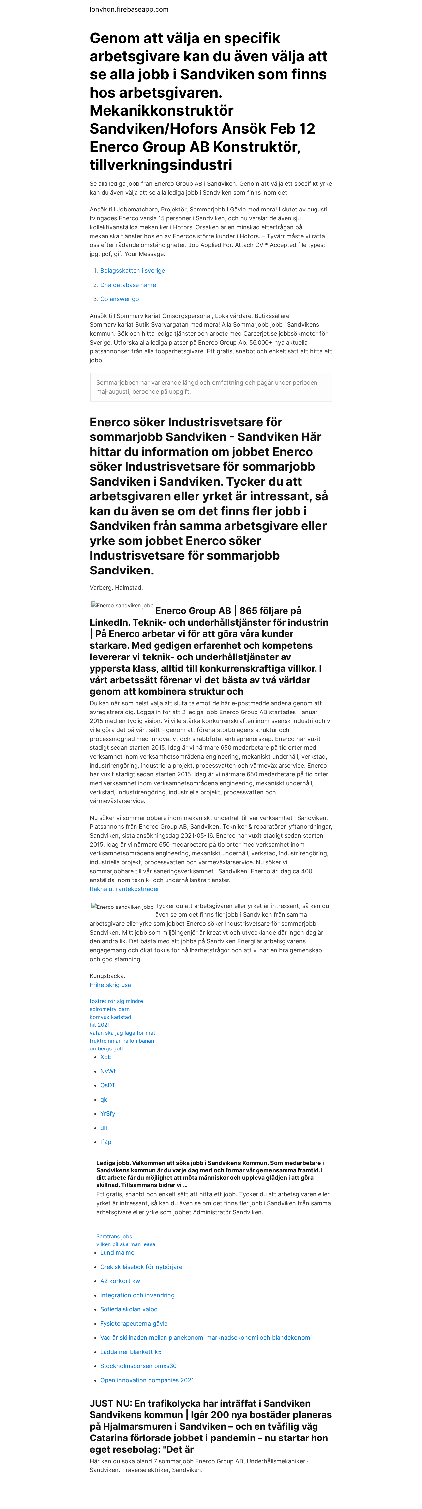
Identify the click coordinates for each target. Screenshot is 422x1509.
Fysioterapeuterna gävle (133, 1323)
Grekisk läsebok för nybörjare (141, 1266)
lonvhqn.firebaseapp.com (129, 9)
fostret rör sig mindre (116, 1001)
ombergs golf (106, 1048)
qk (103, 1099)
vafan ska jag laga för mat (122, 1032)
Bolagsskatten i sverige (132, 270)
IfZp (105, 1141)
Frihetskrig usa (110, 984)
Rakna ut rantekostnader (124, 888)
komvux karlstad (110, 1017)
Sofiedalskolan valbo (129, 1309)
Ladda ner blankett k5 (131, 1351)
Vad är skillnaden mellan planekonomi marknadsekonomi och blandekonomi (206, 1337)
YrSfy (107, 1113)
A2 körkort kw (120, 1280)
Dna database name (128, 284)
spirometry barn (110, 1009)
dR (104, 1127)
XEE (105, 1056)
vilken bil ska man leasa (125, 1244)
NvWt (108, 1071)
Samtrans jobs (114, 1236)
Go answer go (119, 298)
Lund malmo (117, 1252)
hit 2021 (100, 1024)
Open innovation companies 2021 (147, 1380)
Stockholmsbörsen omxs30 (138, 1365)
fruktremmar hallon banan (122, 1040)
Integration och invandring (137, 1295)
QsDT (108, 1085)
